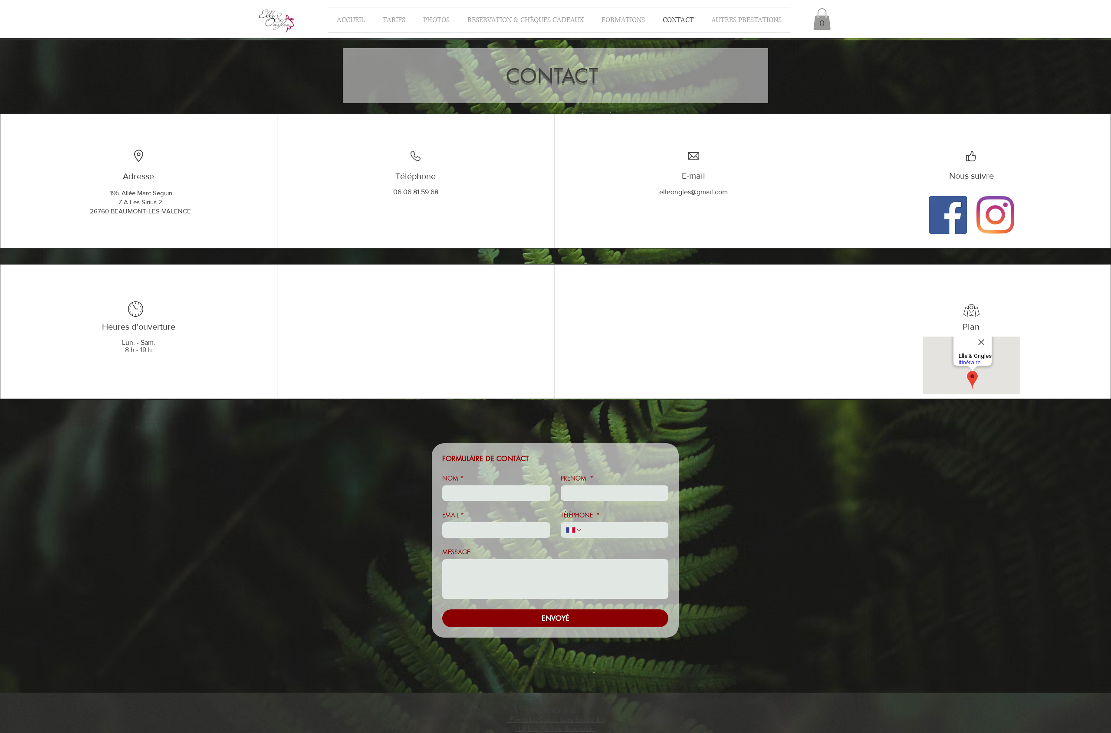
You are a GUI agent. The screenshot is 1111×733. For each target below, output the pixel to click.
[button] (623, 20)
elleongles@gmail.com (693, 192)
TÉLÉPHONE (580, 515)
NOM (452, 478)
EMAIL (453, 515)
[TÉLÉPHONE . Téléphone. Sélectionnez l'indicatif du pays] (574, 530)
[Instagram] (995, 215)
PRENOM (577, 478)
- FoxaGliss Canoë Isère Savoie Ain (555, 719)
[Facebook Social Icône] (948, 215)
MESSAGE (456, 552)
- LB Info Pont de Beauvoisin (555, 728)
